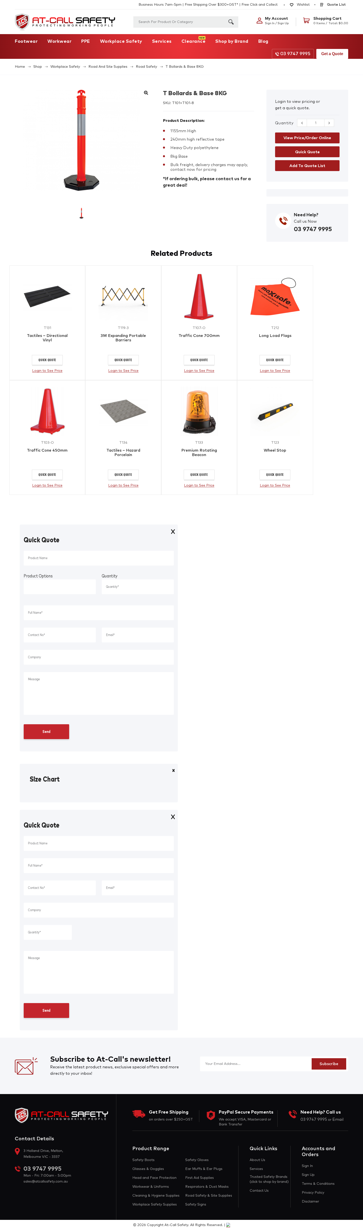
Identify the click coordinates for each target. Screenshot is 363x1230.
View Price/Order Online (307, 138)
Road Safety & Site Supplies (208, 1195)
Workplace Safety (121, 41)
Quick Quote (47, 360)
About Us (257, 1160)
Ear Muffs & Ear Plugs (203, 1169)
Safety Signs (195, 1204)
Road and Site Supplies (107, 66)
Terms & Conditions (318, 1184)
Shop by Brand (231, 41)
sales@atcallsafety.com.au (45, 1181)
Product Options (38, 576)
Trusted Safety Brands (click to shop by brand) (269, 1179)
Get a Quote (332, 54)
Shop (37, 66)
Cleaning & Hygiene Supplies (156, 1195)
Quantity (284, 123)
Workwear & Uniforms (150, 1186)
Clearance (194, 41)
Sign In (307, 1166)
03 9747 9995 (295, 54)
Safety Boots (143, 1160)
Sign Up (308, 1175)
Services (162, 41)
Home (20, 66)
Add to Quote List (307, 166)
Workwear (59, 41)
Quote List (336, 4)
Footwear (26, 41)
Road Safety (146, 66)
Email (337, 1119)
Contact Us (259, 1190)
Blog (263, 41)
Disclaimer (310, 1201)
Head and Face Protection (154, 1178)
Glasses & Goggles (148, 1169)
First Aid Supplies (199, 1178)
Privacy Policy (313, 1192)
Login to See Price (47, 371)
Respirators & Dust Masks (207, 1186)
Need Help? (306, 215)
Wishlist (303, 4)
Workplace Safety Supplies (154, 1204)
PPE (85, 41)
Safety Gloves (197, 1160)
